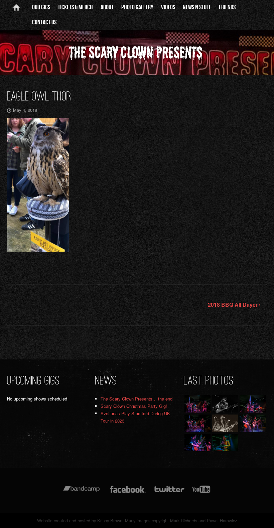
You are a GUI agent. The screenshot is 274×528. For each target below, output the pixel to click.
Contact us (44, 22)
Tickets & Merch (75, 7)
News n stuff (197, 7)
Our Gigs (41, 7)
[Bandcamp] (81, 492)
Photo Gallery (137, 7)
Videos (168, 7)
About (107, 7)
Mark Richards (183, 520)
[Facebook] (127, 492)
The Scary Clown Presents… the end (136, 398)
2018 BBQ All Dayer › (234, 304)
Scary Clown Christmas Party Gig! (134, 406)
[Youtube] (201, 492)
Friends (227, 7)
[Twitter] (169, 492)
